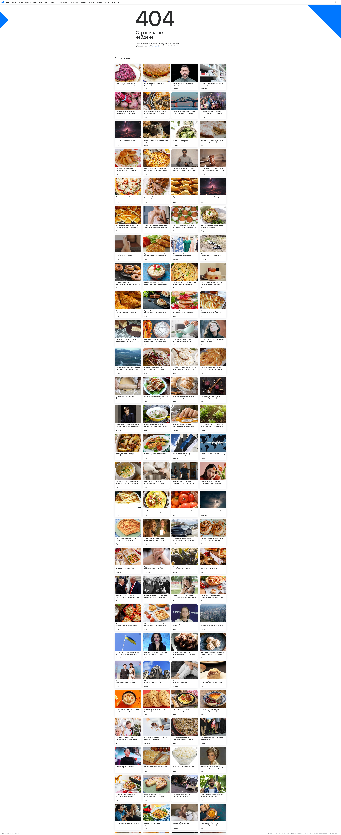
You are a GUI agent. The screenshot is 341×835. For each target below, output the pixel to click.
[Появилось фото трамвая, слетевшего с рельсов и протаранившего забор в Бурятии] (184, 788)
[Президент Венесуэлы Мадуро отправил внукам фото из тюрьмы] (184, 162)
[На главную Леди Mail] (7, 2)
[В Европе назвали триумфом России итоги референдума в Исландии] (213, 105)
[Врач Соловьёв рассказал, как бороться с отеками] (184, 674)
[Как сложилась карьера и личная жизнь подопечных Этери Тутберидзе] (156, 646)
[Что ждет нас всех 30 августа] (128, 134)
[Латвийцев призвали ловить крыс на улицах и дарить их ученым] (156, 134)
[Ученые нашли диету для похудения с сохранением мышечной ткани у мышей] (128, 561)
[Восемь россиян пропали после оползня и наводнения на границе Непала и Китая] (213, 617)
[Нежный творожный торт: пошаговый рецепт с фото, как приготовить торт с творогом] (156, 788)
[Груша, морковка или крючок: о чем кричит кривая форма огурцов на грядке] (213, 788)
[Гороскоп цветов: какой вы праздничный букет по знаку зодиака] (213, 475)
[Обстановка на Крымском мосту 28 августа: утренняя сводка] (184, 105)
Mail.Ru (4, 833)
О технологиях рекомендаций (282, 833)
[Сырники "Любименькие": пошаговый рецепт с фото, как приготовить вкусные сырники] (128, 162)
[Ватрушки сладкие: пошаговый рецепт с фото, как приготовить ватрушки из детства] (213, 532)
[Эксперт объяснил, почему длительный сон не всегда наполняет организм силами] (184, 817)
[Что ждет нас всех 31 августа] (213, 191)
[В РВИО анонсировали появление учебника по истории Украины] (128, 646)
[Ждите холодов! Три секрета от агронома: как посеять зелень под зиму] (213, 418)
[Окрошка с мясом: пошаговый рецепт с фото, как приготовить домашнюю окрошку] (156, 418)
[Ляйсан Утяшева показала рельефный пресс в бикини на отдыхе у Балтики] (128, 760)
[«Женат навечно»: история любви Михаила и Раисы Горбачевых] (156, 589)
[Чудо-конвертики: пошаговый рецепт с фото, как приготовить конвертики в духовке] (184, 191)
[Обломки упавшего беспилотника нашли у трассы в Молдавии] (213, 248)
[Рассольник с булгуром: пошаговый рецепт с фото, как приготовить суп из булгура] (213, 817)
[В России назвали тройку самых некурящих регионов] (156, 731)
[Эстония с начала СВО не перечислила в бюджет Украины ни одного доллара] (184, 447)
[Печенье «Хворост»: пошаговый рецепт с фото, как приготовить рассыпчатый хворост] (213, 361)
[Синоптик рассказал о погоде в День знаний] (213, 731)
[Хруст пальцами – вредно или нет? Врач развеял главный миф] (156, 561)
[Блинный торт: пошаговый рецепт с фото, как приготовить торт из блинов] (128, 333)
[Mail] (2, 2)
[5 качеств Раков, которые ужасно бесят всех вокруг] (213, 333)
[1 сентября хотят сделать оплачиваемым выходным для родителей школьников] (128, 731)
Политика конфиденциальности (299, 833)
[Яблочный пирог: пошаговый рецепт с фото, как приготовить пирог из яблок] (156, 617)
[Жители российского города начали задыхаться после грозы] (213, 504)
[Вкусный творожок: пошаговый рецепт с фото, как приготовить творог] (184, 760)
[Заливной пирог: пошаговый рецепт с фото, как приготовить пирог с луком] (156, 77)
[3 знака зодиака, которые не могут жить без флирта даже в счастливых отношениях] (156, 532)
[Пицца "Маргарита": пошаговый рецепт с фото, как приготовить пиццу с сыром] (156, 162)
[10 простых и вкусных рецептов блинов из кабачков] (213, 219)
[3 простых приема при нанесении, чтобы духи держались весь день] (156, 219)
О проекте (270, 833)
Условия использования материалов (318, 833)
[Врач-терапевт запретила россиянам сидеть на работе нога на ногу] (184, 475)
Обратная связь (334, 833)
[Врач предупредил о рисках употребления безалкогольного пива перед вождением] (184, 418)
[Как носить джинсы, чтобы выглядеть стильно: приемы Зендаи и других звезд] (128, 674)
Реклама (16, 833)
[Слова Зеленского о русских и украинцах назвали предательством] (184, 77)
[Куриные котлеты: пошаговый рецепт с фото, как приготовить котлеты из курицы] (156, 248)
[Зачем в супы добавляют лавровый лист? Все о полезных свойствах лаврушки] (184, 134)
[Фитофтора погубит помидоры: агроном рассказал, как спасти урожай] (184, 504)
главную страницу (155, 47)
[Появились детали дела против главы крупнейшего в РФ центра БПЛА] (213, 162)
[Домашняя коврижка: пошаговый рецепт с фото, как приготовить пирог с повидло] (128, 504)
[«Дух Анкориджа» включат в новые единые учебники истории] (128, 589)
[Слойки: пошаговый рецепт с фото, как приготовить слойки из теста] (128, 390)
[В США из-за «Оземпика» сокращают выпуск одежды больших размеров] (184, 248)
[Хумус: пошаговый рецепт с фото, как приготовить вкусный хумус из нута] (128, 703)
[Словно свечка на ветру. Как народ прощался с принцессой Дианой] (213, 760)
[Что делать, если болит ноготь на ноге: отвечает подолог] (128, 248)
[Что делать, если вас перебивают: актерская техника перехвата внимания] (128, 817)
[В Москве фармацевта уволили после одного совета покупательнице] (213, 77)
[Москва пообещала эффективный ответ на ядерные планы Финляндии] (156, 674)
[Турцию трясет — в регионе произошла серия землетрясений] (213, 447)
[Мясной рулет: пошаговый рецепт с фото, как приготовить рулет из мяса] (156, 760)
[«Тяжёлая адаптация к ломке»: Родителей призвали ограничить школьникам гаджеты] (184, 589)
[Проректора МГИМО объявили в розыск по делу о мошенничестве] (128, 418)
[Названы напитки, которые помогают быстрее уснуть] (184, 333)
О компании (10, 833)
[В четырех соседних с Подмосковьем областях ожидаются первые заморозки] (184, 561)
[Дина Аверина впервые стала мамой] (184, 617)
